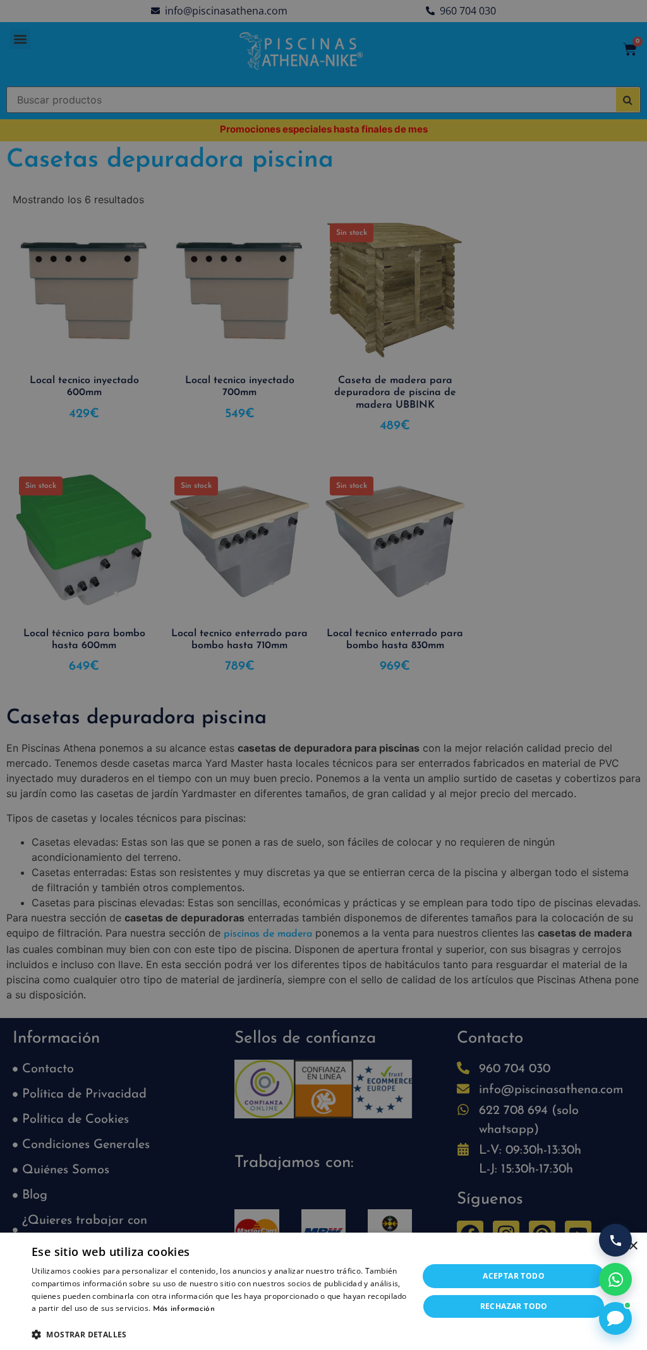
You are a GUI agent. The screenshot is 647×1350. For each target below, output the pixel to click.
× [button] (633, 1246)
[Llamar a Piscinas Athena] (615, 1240)
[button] (219, 1334)
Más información (184, 1309)
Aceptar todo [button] (514, 1275)
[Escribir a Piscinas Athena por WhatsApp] (615, 1279)
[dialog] (323, 675)
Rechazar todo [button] (514, 1306)
